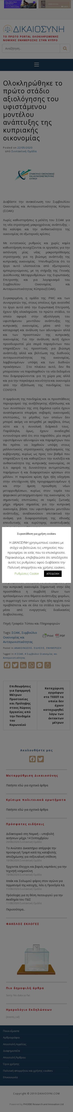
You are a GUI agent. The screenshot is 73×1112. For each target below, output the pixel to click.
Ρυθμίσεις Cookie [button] (27, 573)
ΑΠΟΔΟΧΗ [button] (52, 573)
